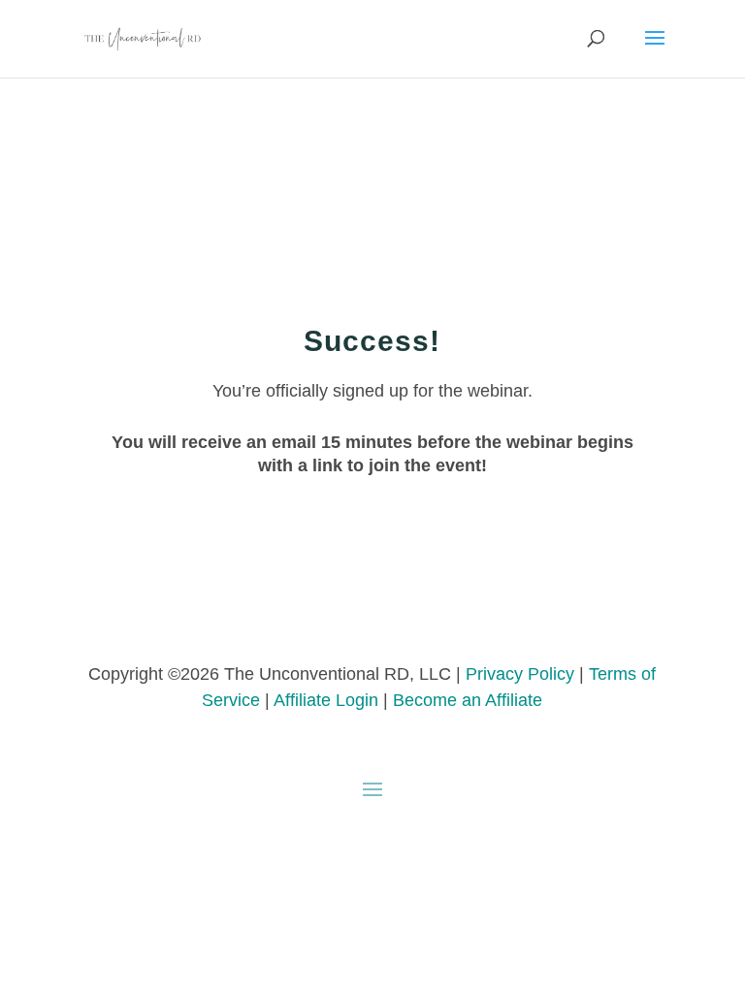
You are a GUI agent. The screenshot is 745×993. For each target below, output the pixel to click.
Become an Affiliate (467, 700)
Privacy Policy (520, 674)
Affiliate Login (326, 700)
